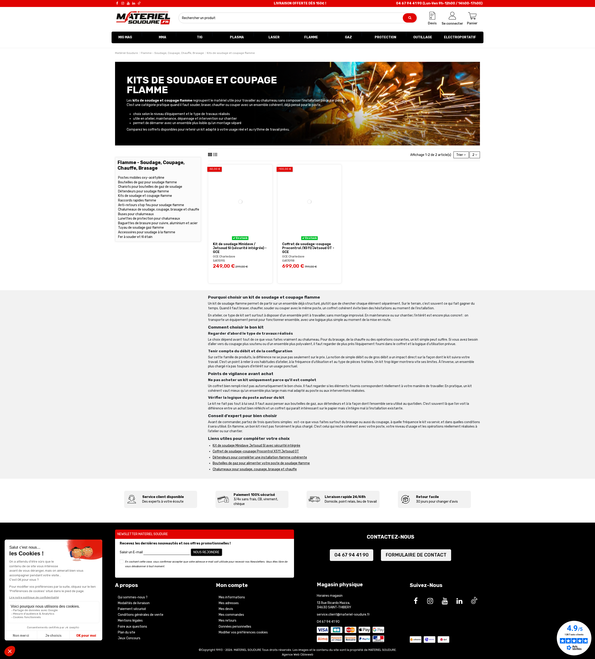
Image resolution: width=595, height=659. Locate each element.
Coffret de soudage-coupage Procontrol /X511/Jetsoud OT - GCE (308, 248)
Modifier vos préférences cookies (243, 632)
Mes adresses (229, 603)
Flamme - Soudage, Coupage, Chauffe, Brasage (151, 165)
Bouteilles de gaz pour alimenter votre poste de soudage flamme (261, 463)
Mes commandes (231, 615)
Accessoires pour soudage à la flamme (146, 232)
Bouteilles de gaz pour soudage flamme (147, 182)
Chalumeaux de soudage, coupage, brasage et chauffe (158, 209)
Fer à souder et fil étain (135, 237)
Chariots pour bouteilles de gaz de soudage (150, 187)
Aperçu (227, 275)
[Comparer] (243, 238)
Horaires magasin (330, 596)
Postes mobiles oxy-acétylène (141, 178)
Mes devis (226, 609)
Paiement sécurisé (132, 609)
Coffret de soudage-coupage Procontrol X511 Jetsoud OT (256, 451)
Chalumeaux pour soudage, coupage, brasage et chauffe (255, 469)
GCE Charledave (224, 256)
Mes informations (232, 597)
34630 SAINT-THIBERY (334, 607)
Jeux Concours (129, 638)
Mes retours (227, 621)
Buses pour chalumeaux (136, 214)
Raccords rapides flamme (137, 200)
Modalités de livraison (134, 603)
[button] (125, 37)
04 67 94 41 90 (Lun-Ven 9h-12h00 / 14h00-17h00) (439, 3)
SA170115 (219, 260)
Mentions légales (130, 621)
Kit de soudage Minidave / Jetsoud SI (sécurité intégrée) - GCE (240, 248)
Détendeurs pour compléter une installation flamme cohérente (260, 457)
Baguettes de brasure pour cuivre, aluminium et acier (158, 223)
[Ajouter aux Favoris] (237, 238)
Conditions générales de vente (140, 615)
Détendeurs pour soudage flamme (143, 191)
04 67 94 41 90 (351, 555)
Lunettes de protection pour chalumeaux (149, 219)
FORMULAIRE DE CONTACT (416, 555)
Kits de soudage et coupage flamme (145, 196)
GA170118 (288, 260)
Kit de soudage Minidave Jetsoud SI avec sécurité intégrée (256, 446)
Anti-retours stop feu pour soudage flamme (151, 205)
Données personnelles (235, 627)
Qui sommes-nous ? (133, 597)
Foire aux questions (132, 627)
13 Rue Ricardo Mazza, (333, 603)
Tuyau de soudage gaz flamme (141, 228)
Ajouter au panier (247, 275)
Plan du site (126, 632)
